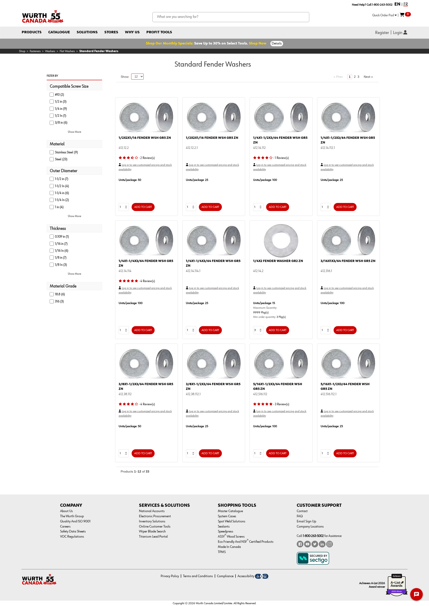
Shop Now (257, 43)
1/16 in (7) (61, 243)
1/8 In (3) (61, 264)
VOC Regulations (72, 536)
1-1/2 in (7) (61, 179)
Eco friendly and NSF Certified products (245, 542)
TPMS (222, 552)
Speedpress (225, 531)
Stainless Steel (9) (66, 152)
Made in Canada (229, 547)
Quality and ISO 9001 (75, 521)
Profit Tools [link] (159, 32)
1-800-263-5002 (313, 536)
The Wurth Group (72, 516)
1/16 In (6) (61, 250)
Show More (74, 131)
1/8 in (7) (61, 257)
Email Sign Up (306, 521)
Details (277, 43)
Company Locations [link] (310, 526)
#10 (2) (59, 94)
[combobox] (230, 17)
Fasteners (35, 51)
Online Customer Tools (154, 526)
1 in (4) (59, 207)
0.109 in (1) (62, 236)
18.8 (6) (60, 294)
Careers (65, 526)
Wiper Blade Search (152, 531)
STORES (111, 32)
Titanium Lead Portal (153, 536)
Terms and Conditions (198, 576)
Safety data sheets (73, 531)
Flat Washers (67, 51)
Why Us (132, 32)
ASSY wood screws (231, 536)
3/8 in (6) (61, 122)
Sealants (224, 526)
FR (406, 4)
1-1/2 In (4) (62, 186)
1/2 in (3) (61, 101)
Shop (22, 51)
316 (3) (59, 301)
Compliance (225, 576)
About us (66, 511)
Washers (50, 51)
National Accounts (152, 511)
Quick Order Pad (383, 15)
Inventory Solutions (152, 521)
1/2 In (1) (60, 115)
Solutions (87, 32)
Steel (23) (61, 159)
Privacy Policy (170, 576)
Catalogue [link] (59, 32)
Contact (302, 511)
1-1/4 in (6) (62, 193)
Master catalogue (230, 511)
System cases (227, 516)
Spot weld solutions (231, 521)
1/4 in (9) (61, 108)
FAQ (300, 516)
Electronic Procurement (155, 516)
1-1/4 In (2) (62, 200)
